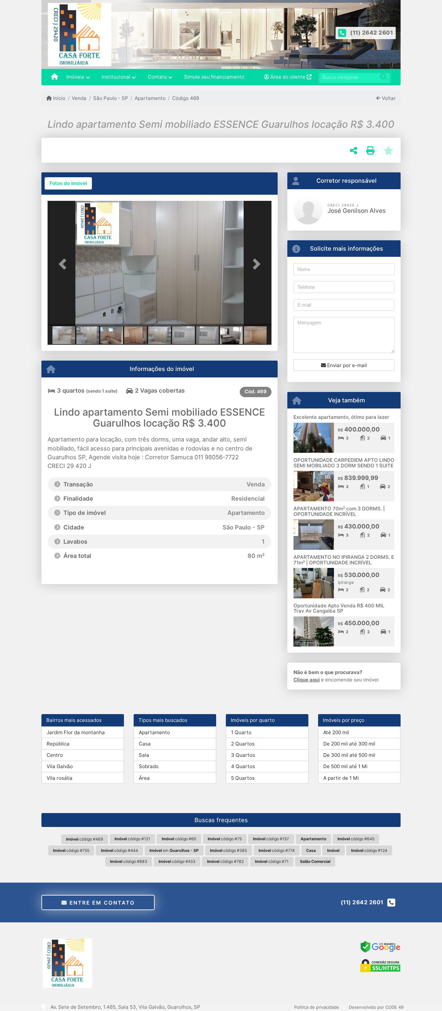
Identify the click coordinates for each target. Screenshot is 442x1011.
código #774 (277, 850)
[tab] (68, 183)
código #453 (177, 861)
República (58, 744)
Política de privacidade (316, 1007)
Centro (55, 755)
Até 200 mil (336, 732)
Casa (145, 744)
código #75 (225, 838)
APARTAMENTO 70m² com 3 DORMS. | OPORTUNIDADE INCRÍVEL (339, 511)
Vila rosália (59, 778)
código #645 (355, 838)
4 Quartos (243, 766)
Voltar (388, 98)
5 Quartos (243, 778)
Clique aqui (306, 680)
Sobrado (149, 766)
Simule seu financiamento (214, 77)
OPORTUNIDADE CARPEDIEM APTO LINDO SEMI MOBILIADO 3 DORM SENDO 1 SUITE (343, 463)
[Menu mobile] (54, 77)
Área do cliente (288, 77)
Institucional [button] (116, 77)
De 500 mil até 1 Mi (345, 766)
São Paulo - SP (110, 98)
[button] (64, 263)
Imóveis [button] (75, 77)
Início (58, 98)
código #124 (369, 850)
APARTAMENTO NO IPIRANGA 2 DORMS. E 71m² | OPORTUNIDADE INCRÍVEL (343, 560)
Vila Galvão (60, 766)
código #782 (225, 861)
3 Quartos (243, 755)
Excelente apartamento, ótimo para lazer (341, 417)
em (174, 850)
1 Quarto (241, 732)
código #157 (271, 838)
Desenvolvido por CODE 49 (376, 1007)
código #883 (128, 861)
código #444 (119, 850)
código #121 (132, 838)
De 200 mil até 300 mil (349, 744)
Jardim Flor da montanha (76, 732)
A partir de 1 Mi (341, 778)
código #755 (71, 850)
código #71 (272, 861)
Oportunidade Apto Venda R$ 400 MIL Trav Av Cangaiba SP (338, 608)
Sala (144, 755)
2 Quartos (243, 744)
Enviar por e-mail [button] (346, 365)
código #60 (179, 838)
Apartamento (150, 98)
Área (144, 778)
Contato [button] (157, 77)
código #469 (84, 839)
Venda (79, 98)
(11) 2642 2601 (371, 32)
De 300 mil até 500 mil (349, 755)
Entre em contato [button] (101, 902)
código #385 (228, 850)
